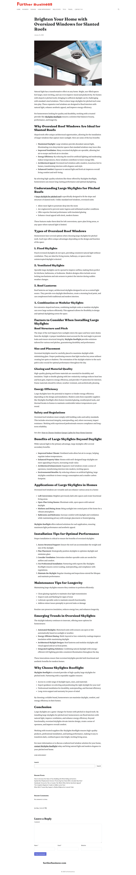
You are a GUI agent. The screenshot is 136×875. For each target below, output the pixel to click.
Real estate (57, 9)
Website (83, 845)
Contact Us (79, 9)
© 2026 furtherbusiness (68, 871)
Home (18, 9)
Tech (64, 9)
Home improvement (44, 9)
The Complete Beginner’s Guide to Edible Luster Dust (49, 785)
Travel (70, 9)
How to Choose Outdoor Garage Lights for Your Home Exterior (67, 433)
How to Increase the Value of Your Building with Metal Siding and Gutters (55, 779)
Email (59, 845)
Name (36, 845)
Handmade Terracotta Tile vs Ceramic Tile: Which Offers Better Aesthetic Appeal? (57, 783)
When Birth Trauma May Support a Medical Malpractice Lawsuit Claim (54, 787)
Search (36, 762)
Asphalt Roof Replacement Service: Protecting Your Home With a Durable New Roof (58, 781)
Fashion (33, 9)
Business (25, 9)
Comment (37, 822)
